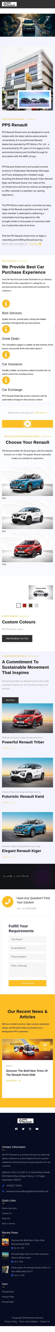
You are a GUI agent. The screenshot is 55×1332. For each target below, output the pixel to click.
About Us (6, 1218)
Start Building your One (17, 638)
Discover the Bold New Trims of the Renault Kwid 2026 (28, 1242)
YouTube (36, 1129)
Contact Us (7, 1213)
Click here (33, 244)
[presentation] (6, 1068)
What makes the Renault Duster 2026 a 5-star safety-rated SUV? (31, 1270)
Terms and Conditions (28, 1321)
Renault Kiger (8, 1302)
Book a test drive (9, 1208)
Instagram (29, 1129)
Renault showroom (35, 1318)
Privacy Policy (11, 1321)
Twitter (22, 1129)
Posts (9, 1066)
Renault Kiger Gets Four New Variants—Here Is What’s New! (30, 1256)
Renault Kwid (7, 1291)
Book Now (10, 700)
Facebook (15, 1129)
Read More (11, 1080)
